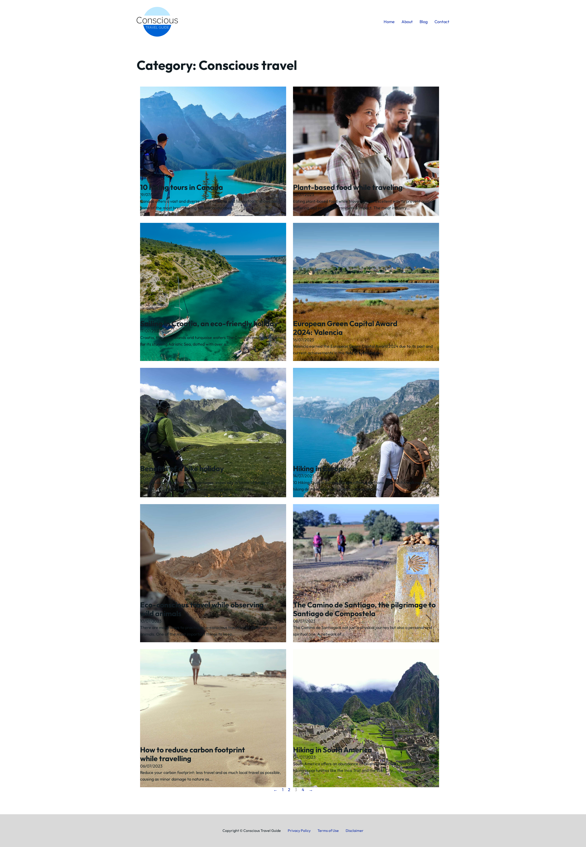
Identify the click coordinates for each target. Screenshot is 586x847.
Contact (441, 21)
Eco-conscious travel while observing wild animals (202, 609)
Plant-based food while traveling (348, 187)
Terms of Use (328, 830)
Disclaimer (355, 830)
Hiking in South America (332, 749)
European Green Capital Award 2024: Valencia (345, 328)
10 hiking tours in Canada (181, 187)
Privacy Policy (299, 830)
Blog (424, 21)
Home (389, 21)
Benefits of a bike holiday (182, 468)
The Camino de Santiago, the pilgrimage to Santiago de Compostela (364, 609)
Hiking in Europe (320, 468)
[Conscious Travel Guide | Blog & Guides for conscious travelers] (157, 22)
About (407, 21)
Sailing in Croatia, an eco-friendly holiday (209, 323)
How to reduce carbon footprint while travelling (192, 754)
